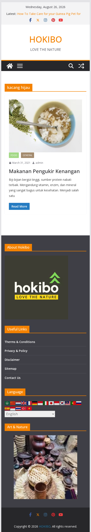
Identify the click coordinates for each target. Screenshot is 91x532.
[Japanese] (51, 403)
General (27, 155)
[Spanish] (7, 408)
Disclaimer (12, 360)
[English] (24, 403)
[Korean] (62, 403)
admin (39, 163)
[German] (35, 403)
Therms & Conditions (20, 342)
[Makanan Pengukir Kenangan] (45, 125)
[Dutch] (18, 403)
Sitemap (11, 369)
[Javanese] (57, 403)
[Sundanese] (13, 408)
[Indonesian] (40, 403)
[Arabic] (7, 403)
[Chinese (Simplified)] (13, 403)
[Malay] (68, 403)
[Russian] (79, 403)
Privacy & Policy (16, 351)
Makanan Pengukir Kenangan (44, 171)
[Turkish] (24, 408)
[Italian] (46, 403)
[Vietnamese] (29, 408)
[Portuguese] (73, 403)
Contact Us (13, 378)
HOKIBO (45, 39)
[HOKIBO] (10, 66)
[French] (29, 403)
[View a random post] (81, 66)
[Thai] (18, 408)
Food (14, 155)
